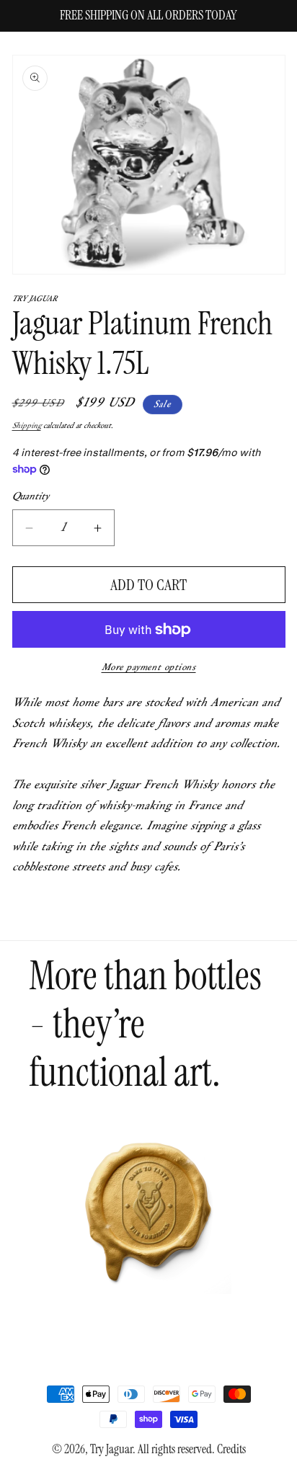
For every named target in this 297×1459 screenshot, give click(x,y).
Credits (231, 1449)
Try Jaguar (111, 1449)
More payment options (149, 667)
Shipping (26, 426)
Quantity (30, 497)
